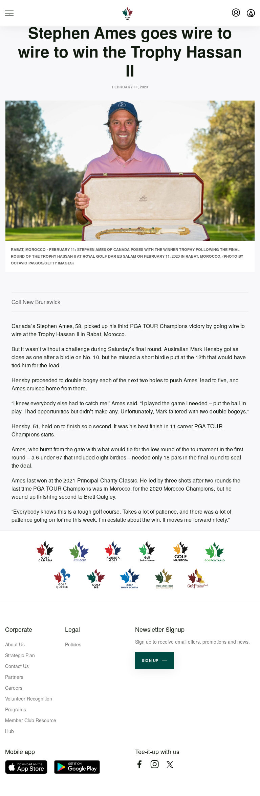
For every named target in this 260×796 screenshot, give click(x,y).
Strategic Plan (20, 655)
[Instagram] (154, 764)
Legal (72, 629)
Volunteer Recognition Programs (28, 704)
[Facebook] (139, 764)
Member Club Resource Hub (30, 725)
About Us (15, 644)
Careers (13, 687)
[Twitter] (170, 764)
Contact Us (17, 666)
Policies (73, 644)
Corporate (18, 629)
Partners (14, 676)
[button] (154, 660)
